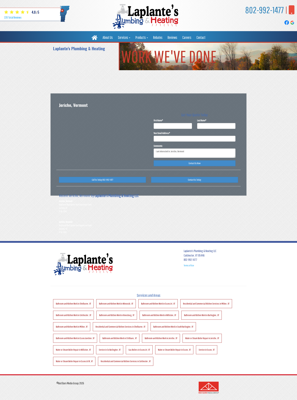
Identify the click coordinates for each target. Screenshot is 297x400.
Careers (186, 37)
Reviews (172, 37)
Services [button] (123, 37)
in (73, 303)
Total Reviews (12, 17)
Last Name (201, 120)
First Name (158, 120)
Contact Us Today (194, 179)
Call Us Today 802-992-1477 (102, 179)
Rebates (157, 37)
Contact (200, 37)
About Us (108, 37)
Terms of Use (189, 265)
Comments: (158, 146)
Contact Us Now (195, 163)
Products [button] (140, 37)
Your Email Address (162, 133)
